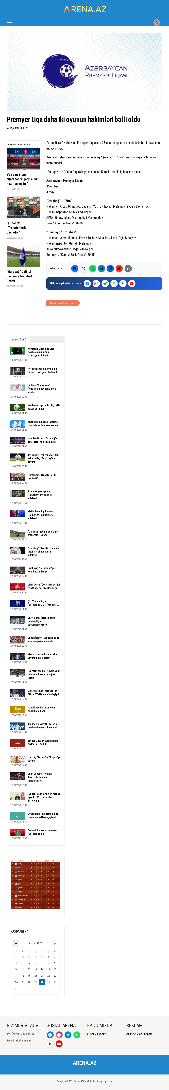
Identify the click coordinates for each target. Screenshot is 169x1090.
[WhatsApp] (92, 268)
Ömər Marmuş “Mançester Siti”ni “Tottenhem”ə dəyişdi (43, 692)
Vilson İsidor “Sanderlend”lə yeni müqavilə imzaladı (43, 639)
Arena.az (51, 157)
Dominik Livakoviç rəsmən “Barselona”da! (42, 832)
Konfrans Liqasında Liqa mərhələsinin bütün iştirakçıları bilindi (41, 352)
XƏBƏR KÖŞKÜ (18, 339)
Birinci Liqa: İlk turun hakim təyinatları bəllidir (43, 742)
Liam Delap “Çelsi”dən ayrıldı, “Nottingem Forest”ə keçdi (44, 586)
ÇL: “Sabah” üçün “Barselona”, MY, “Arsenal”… (43, 603)
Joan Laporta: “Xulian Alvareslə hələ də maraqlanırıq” (40, 777)
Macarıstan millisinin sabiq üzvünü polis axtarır (42, 656)
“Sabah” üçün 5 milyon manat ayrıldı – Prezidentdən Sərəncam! (44, 797)
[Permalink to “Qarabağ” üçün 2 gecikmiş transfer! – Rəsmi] (23, 257)
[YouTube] (131, 283)
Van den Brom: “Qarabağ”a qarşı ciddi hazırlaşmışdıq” (22, 179)
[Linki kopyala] (128, 268)
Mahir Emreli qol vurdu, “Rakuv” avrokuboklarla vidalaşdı (41, 515)
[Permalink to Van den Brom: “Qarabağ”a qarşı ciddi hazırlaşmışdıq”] (23, 160)
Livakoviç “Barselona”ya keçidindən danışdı (41, 570)
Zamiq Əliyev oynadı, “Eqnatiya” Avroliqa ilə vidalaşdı (40, 495)
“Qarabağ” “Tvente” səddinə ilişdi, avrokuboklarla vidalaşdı (43, 552)
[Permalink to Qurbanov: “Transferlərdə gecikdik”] (23, 209)
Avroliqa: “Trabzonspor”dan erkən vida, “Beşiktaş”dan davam (43, 458)
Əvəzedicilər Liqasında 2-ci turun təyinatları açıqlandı (43, 815)
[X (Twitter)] (83, 268)
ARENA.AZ (84, 1063)
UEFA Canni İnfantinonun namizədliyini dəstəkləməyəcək (41, 621)
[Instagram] (96, 283)
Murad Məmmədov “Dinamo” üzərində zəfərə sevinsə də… (43, 423)
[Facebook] (74, 268)
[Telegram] (101, 268)
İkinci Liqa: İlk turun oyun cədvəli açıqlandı (41, 709)
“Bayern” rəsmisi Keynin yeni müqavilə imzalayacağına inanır (44, 674)
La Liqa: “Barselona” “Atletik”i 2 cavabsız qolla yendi (42, 389)
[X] (123, 283)
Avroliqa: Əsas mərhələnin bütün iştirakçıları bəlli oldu (43, 370)
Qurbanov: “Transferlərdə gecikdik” (16, 227)
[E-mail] (119, 268)
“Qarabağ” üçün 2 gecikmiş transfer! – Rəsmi (20, 276)
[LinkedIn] (110, 268)
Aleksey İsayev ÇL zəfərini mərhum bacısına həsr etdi (42, 725)
